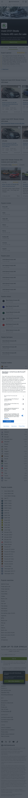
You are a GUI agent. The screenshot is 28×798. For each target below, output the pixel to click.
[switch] (23, 399)
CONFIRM (8, 421)
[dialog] (14, 399)
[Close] (25, 372)
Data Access (14, 426)
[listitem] (14, 396)
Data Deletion (6, 426)
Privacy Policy (22, 426)
